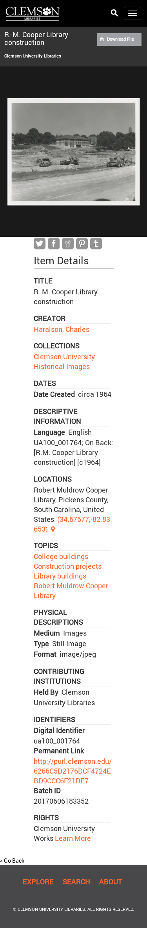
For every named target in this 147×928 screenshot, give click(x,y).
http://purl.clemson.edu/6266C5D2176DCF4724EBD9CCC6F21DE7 (73, 770)
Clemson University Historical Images (64, 361)
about (110, 881)
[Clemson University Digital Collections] (32, 13)
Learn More (72, 838)
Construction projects (68, 566)
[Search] (114, 13)
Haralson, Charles (61, 329)
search (76, 881)
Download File (120, 39)
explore (38, 881)
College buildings (61, 556)
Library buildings (60, 575)
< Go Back (12, 860)
